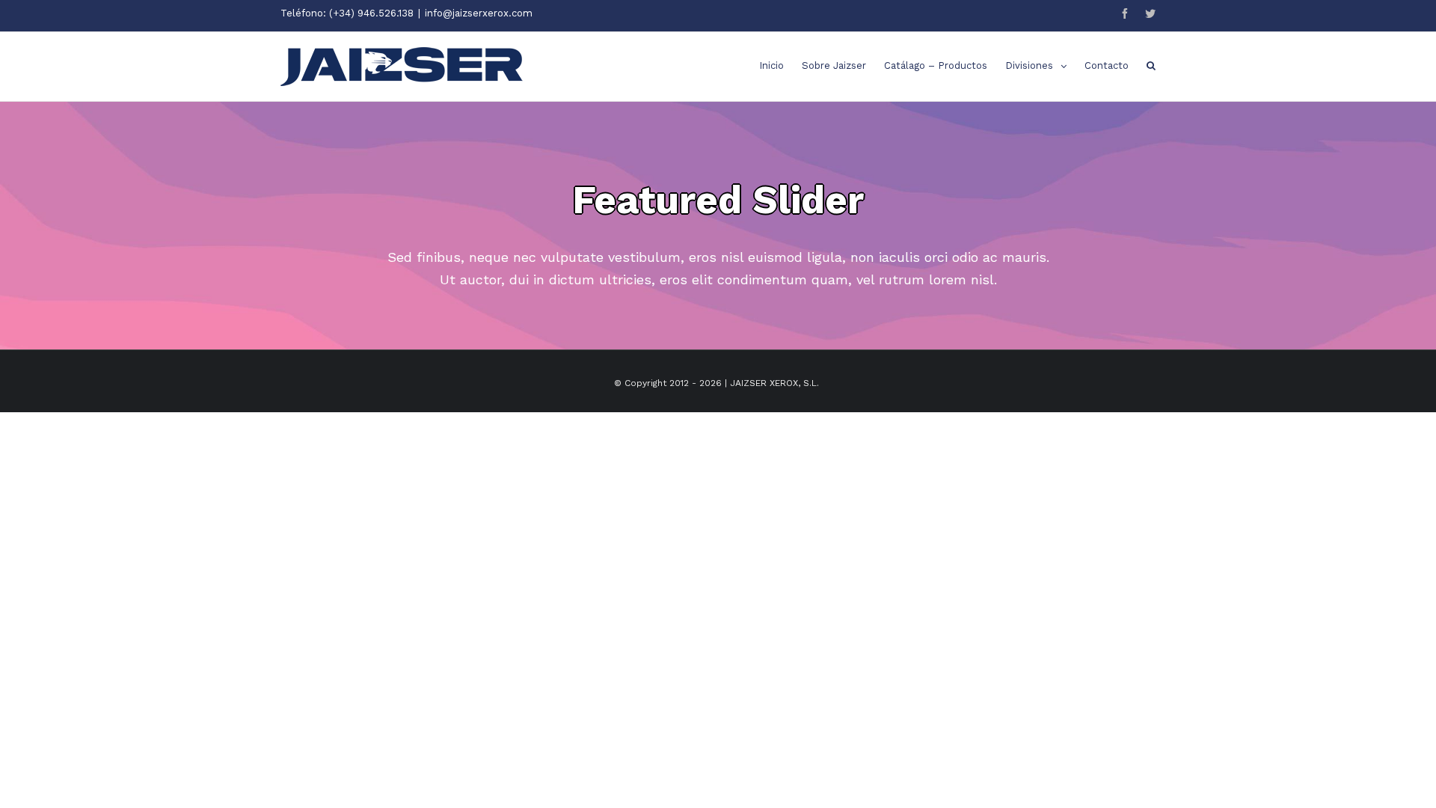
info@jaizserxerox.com (479, 13)
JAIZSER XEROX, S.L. (774, 383)
